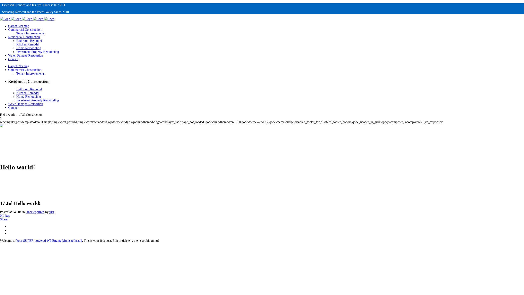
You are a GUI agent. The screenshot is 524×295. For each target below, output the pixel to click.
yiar (51, 212)
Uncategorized (35, 212)
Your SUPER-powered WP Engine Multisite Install (49, 240)
